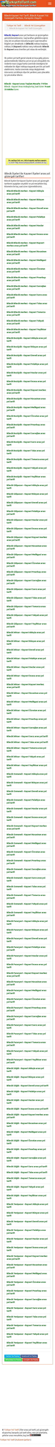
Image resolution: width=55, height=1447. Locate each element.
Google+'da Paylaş (31, 1360)
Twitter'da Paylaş (12, 1356)
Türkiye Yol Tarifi (11, 1430)
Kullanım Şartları (23, 1440)
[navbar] (50, 3)
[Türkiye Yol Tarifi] (18, 3)
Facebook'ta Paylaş (29, 1356)
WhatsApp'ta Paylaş (13, 1360)
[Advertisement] (27, 1395)
